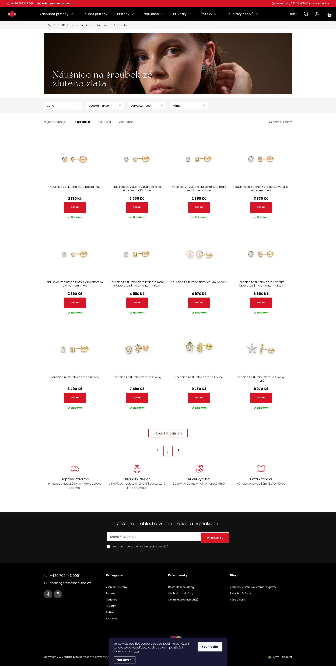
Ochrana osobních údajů (183, 599)
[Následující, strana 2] (168, 451)
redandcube (58, 594)
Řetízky (110, 612)
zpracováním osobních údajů (150, 546)
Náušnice (111, 599)
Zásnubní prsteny (116, 587)
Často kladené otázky (181, 587)
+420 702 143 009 (64, 575)
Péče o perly (237, 599)
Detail (75, 207)
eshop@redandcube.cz (70, 583)
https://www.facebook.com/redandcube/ (48, 594)
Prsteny (110, 593)
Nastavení (124, 660)
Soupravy (111, 618)
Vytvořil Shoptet (282, 657)
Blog (233, 575)
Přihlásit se (215, 537)
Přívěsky (111, 606)
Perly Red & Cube (240, 593)
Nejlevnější (82, 122)
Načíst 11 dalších (168, 433)
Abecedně (126, 122)
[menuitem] (56, 14)
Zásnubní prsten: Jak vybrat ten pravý (253, 587)
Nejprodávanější (55, 122)
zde (136, 651)
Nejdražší (105, 122)
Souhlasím (210, 647)
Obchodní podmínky (180, 593)
